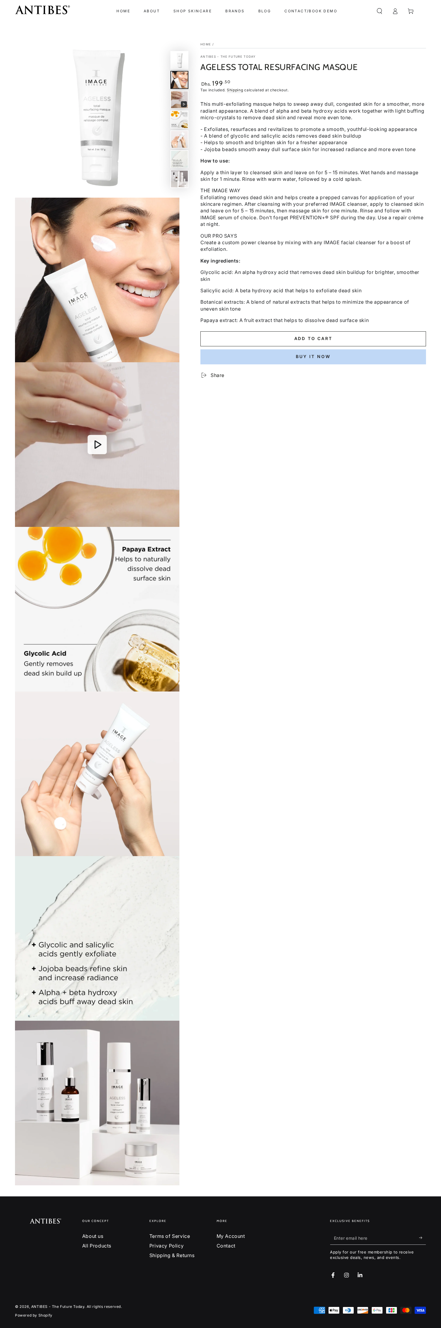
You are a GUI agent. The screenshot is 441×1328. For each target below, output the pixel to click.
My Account (231, 1236)
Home (205, 44)
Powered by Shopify (33, 1315)
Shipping (235, 90)
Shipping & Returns (172, 1255)
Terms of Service (169, 1236)
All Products (96, 1246)
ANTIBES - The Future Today (228, 56)
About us (93, 1236)
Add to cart (313, 338)
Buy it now (313, 356)
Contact (226, 1246)
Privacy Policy (166, 1246)
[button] (379, 11)
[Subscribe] (422, 1237)
